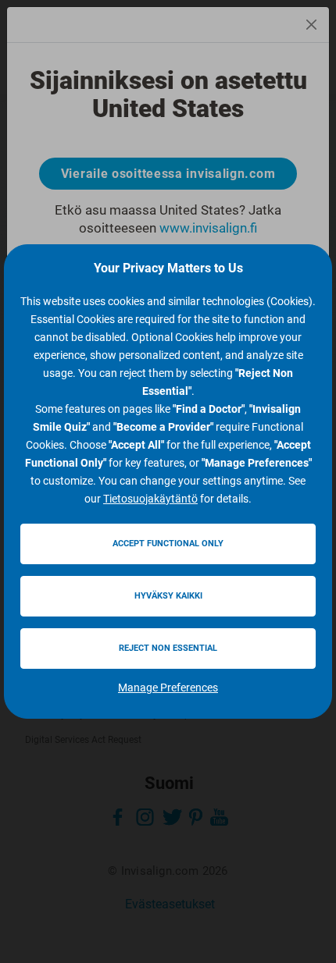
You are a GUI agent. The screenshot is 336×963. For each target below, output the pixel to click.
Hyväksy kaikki (168, 596)
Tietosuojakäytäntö (150, 498)
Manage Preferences (168, 687)
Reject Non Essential (168, 648)
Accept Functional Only (168, 543)
